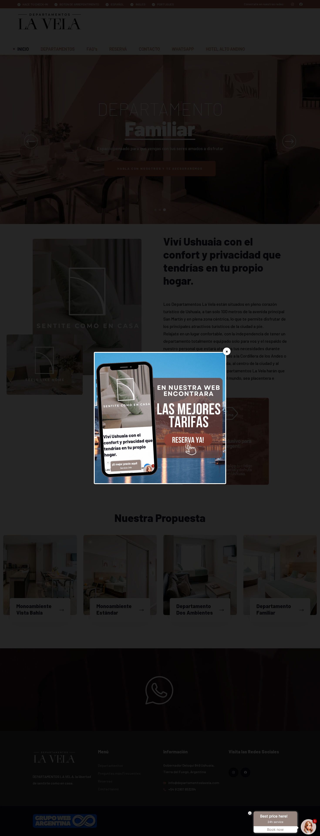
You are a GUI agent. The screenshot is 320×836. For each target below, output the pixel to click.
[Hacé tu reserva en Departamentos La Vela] (160, 417)
